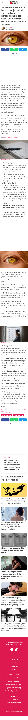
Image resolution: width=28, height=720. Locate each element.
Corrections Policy (14, 681)
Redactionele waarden (14, 684)
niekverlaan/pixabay (6, 159)
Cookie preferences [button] (14, 703)
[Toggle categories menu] (2, 2)
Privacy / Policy (14, 699)
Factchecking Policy (14, 678)
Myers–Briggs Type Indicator (10, 137)
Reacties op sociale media (14, 691)
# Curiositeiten (7, 415)
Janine (10, 27)
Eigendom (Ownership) (14, 688)
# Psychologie (18, 415)
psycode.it (14, 669)
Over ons (14, 663)
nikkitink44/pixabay (5, 342)
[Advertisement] (14, 68)
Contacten (14, 666)
